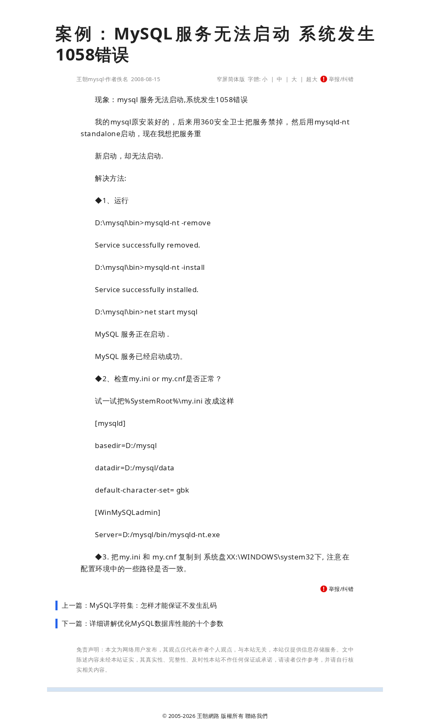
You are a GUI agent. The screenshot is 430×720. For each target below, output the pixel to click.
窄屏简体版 (231, 79)
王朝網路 (208, 716)
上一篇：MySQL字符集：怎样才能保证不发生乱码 (139, 605)
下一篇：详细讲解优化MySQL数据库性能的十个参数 (143, 623)
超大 (311, 79)
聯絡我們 (256, 716)
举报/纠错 (340, 79)
